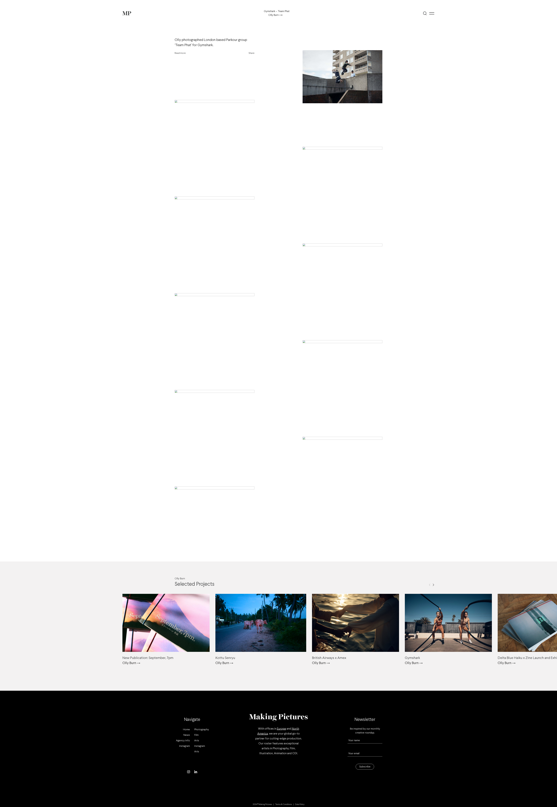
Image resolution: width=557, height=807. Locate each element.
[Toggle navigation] (431, 13)
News (186, 735)
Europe (281, 728)
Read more (180, 53)
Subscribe (364, 767)
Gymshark (412, 658)
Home (186, 729)
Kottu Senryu (225, 658)
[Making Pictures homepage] (126, 13)
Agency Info (183, 740)
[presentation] (429, 585)
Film (196, 735)
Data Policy (299, 804)
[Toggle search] (424, 13)
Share (251, 53)
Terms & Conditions (283, 804)
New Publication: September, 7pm (147, 658)
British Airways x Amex (329, 658)
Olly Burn (273, 15)
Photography (201, 729)
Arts (196, 740)
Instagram (184, 746)
